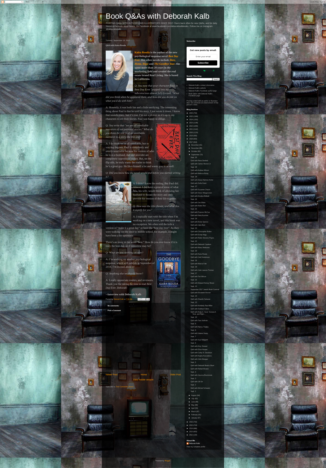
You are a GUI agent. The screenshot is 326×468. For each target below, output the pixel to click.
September (195, 155)
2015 (191, 425)
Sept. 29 (194, 167)
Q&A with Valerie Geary (199, 333)
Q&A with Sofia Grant (198, 183)
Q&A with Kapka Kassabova (201, 356)
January (194, 418)
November (195, 148)
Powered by (197, 71)
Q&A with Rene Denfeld (199, 161)
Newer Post (112, 374)
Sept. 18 (194, 267)
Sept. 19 (194, 260)
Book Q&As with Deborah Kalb (157, 16)
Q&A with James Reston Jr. (201, 164)
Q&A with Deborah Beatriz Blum (202, 365)
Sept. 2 (193, 385)
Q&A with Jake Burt (198, 225)
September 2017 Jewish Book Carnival (205, 289)
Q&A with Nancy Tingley (200, 327)
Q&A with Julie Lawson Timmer (202, 270)
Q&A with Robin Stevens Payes (202, 238)
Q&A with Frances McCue (200, 212)
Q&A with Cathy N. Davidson (201, 353)
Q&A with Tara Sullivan (199, 320)
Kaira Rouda (142, 52)
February (194, 415)
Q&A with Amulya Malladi (200, 196)
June (193, 402)
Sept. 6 (193, 343)
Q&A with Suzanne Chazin (200, 190)
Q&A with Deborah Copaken (201, 244)
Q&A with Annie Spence (199, 222)
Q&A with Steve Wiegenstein (201, 193)
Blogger (167, 461)
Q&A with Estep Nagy (199, 235)
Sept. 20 (194, 251)
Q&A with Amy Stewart (199, 346)
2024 (191, 119)
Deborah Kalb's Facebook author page (203, 91)
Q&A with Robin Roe (198, 206)
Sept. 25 (194, 209)
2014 (191, 428)
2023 (191, 123)
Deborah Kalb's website (197, 88)
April (193, 408)
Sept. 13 (194, 302)
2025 (191, 116)
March (193, 411)
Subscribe (203, 63)
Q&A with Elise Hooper (199, 349)
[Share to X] (143, 299)
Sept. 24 (194, 219)
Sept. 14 (194, 296)
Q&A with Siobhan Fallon (200, 309)
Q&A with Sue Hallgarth (199, 340)
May (193, 405)
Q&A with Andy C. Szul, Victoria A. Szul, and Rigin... (203, 313)
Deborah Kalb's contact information (201, 85)
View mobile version (143, 379)
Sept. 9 (193, 324)
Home (144, 374)
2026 (191, 113)
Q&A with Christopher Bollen (201, 231)
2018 (191, 139)
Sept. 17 (194, 273)
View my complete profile (196, 447)
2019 (191, 136)
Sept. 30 (194, 157)
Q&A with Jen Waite (198, 202)
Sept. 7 (193, 336)
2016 (191, 422)
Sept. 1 (193, 391)
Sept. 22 (194, 241)
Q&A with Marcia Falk (199, 264)
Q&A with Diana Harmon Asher (202, 180)
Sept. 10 (194, 317)
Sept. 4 (193, 372)
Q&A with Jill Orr (197, 382)
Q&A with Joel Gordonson (200, 257)
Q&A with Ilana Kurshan (199, 215)
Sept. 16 (194, 280)
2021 (191, 129)
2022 (191, 126)
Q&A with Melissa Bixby (199, 173)
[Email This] (139, 299)
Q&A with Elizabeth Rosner (201, 293)
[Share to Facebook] (146, 299)
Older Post (175, 374)
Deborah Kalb (194, 443)
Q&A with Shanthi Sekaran (200, 299)
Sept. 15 (194, 286)
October (194, 151)
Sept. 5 (193, 362)
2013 (191, 432)
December (195, 145)
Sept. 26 (194, 199)
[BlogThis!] (141, 299)
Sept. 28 (194, 177)
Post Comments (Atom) (124, 387)
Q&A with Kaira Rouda (199, 254)
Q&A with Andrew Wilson (200, 170)
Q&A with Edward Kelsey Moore (202, 283)
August (194, 395)
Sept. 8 (193, 330)
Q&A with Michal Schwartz (200, 388)
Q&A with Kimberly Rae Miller (201, 306)
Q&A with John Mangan (199, 359)
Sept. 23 (194, 228)
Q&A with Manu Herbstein (200, 247)
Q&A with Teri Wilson (198, 276)
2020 (191, 132)
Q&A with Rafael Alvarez (200, 369)
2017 (191, 142)
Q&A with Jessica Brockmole (201, 375)
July (193, 398)
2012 (191, 435)
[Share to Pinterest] (148, 299)
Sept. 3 (193, 378)
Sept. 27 (194, 186)
